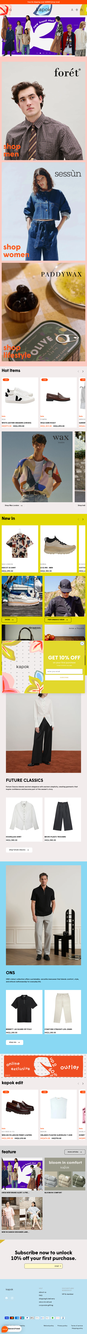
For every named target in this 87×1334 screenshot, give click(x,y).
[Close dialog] (82, 643)
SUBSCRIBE (64, 678)
